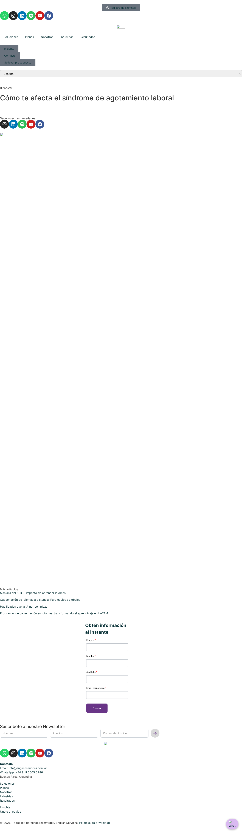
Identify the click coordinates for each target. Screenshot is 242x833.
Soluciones (11, 37)
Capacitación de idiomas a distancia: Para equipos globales (40, 599)
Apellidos (91, 672)
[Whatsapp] (4, 15)
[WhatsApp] (232, 824)
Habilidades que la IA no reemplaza (23, 606)
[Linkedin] (22, 15)
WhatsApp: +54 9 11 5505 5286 (21, 772)
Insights (5, 807)
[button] (97, 708)
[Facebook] (48, 15)
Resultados (87, 37)
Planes (29, 37)
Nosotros (47, 37)
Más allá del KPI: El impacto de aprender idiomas (33, 593)
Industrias (66, 37)
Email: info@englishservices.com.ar (23, 768)
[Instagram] (13, 15)
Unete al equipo (10, 811)
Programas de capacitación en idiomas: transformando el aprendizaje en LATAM (54, 613)
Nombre (91, 656)
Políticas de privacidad (94, 822)
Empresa (91, 640)
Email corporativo (96, 688)
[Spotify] (31, 15)
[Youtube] (39, 15)
